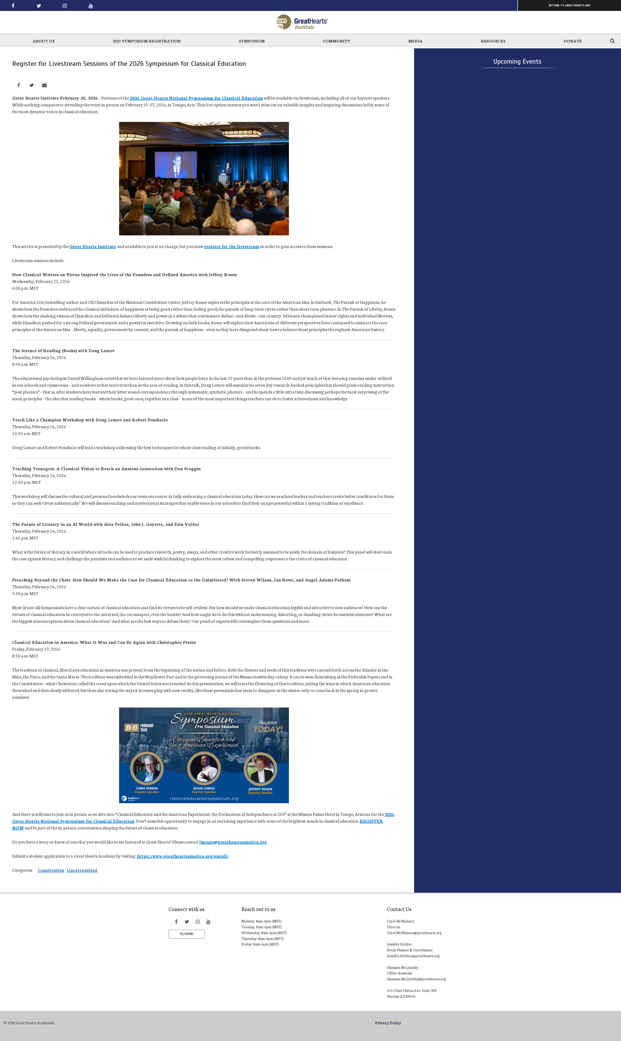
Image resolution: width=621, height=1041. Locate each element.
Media (415, 40)
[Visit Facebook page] (13, 5)
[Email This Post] (44, 85)
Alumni (187, 934)
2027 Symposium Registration (147, 40)
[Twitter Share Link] (31, 85)
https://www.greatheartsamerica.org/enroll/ (183, 856)
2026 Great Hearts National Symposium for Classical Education (196, 97)
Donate (573, 40)
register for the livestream (231, 246)
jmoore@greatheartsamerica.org (233, 841)
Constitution (51, 870)
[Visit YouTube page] (90, 5)
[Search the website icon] (612, 40)
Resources (493, 40)
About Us (44, 40)
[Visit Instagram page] (65, 5)
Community (336, 40)
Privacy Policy (388, 1022)
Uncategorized (82, 870)
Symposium (252, 40)
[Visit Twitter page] (39, 5)
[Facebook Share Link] (19, 85)
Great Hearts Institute (92, 246)
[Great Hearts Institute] (310, 21)
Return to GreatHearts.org (569, 5)
